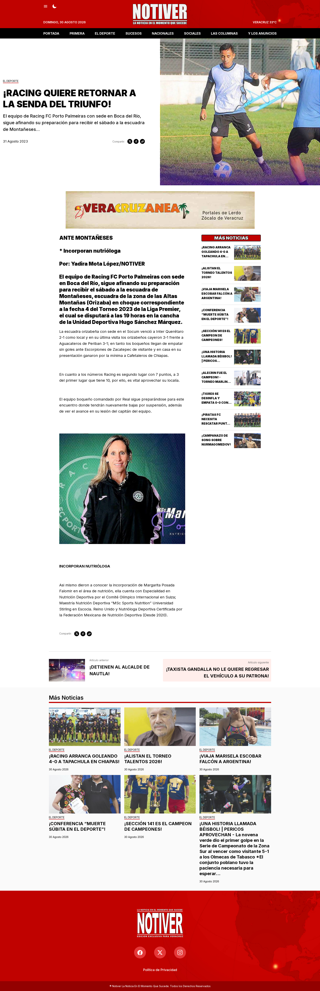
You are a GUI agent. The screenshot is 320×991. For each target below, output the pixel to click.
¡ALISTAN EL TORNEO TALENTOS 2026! (216, 272)
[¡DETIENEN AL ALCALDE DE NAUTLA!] (67, 670)
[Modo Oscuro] (54, 6)
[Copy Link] (142, 141)
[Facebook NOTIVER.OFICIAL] (140, 952)
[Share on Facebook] (136, 141)
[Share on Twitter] (130, 141)
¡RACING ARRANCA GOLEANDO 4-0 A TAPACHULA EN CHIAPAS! (84, 758)
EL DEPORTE (105, 33)
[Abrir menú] (45, 6)
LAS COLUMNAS (224, 33)
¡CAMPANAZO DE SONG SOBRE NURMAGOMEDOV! (216, 440)
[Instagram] (180, 952)
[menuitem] (160, 969)
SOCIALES (192, 33)
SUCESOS (134, 33)
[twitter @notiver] (160, 952)
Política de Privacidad (160, 970)
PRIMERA (77, 33)
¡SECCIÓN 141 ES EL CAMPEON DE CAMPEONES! (216, 335)
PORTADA (51, 33)
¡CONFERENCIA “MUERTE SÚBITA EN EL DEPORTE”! (215, 314)
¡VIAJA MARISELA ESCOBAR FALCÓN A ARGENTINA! (216, 293)
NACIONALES (163, 33)
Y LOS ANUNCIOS (262, 33)
